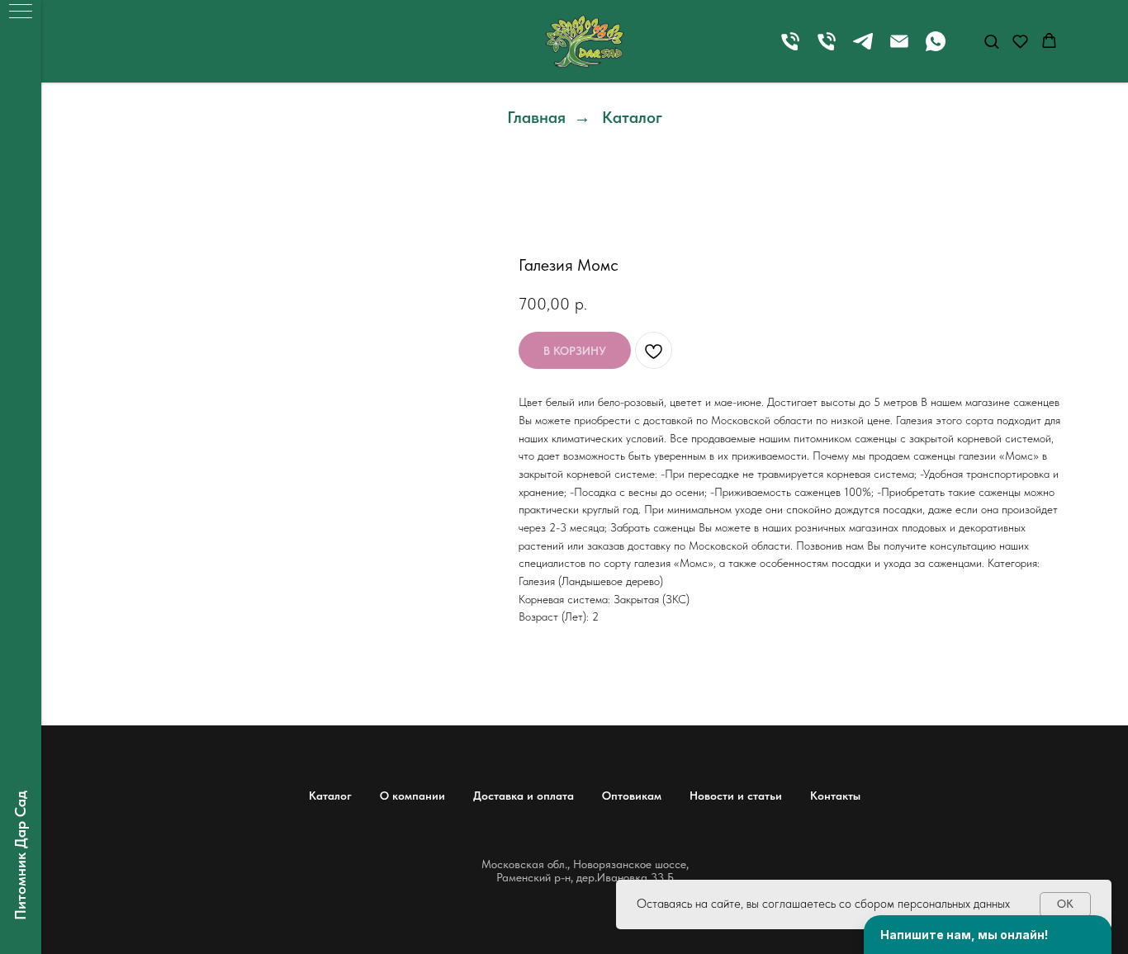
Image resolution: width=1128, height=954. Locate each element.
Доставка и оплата (523, 795)
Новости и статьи (736, 795)
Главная (536, 117)
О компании (412, 795)
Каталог (632, 117)
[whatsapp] (935, 49)
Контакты (835, 795)
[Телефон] (790, 49)
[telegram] (863, 49)
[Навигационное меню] (20, 12)
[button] (991, 41)
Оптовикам (631, 795)
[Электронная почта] (899, 49)
